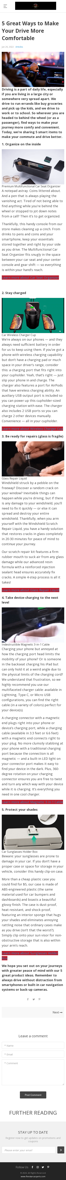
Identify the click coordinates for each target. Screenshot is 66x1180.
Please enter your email (18, 1150)
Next (56, 1012)
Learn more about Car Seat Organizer (30, 277)
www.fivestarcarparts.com (33, 1176)
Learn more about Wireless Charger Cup (32, 429)
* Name (9, 1045)
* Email (8, 1054)
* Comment (11, 1063)
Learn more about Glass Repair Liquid (30, 590)
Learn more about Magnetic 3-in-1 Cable (32, 802)
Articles (19, 46)
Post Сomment (33, 1095)
